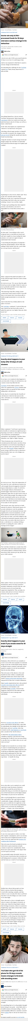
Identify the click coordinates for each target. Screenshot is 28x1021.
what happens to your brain (18, 730)
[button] (26, 55)
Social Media (8, 30)
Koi (7, 69)
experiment (4, 120)
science (17, 387)
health (6, 683)
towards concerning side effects (10, 685)
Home (2, 30)
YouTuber (6, 306)
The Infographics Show (14, 734)
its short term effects (12, 722)
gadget (7, 1012)
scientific (13, 688)
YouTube (14, 30)
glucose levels (5, 135)
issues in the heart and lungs (14, 678)
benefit (11, 448)
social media (20, 1017)
